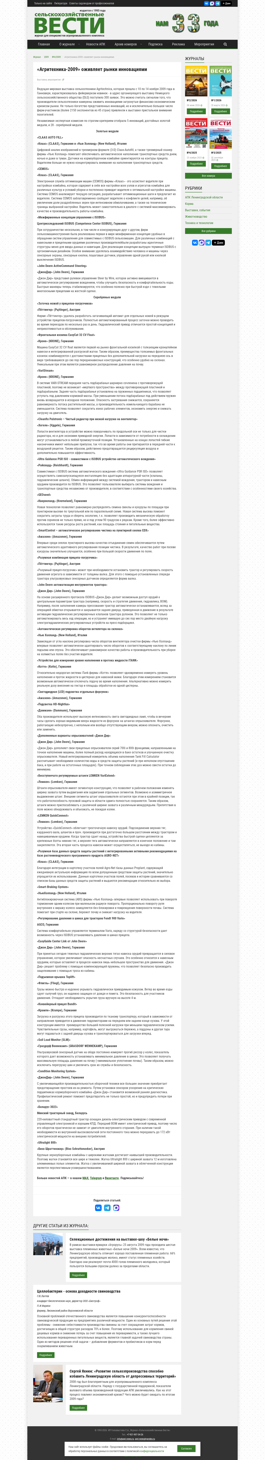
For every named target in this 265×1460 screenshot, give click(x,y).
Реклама (178, 44)
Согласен (186, 1448)
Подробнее (78, 1275)
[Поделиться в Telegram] (107, 1208)
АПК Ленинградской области (204, 197)
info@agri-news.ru (125, 1438)
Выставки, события (197, 210)
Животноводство (196, 216)
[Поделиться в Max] (116, 1208)
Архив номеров (126, 44)
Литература (60, 3)
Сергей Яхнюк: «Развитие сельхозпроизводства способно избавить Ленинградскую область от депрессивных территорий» (123, 1374)
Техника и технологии (199, 223)
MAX (85, 1178)
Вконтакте (112, 1178)
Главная (44, 44)
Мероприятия (204, 44)
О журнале (67, 44)
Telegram (96, 1178)
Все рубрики (209, 231)
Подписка (155, 44)
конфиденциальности (151, 1451)
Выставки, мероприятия (49, 79)
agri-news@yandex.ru (145, 1438)
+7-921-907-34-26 (135, 1434)
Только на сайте (43, 3)
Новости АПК (95, 44)
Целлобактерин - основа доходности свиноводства (78, 1291)
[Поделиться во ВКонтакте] (98, 1208)
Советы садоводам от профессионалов (91, 3)
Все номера (208, 175)
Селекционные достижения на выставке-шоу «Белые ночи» (119, 1239)
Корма (189, 204)
